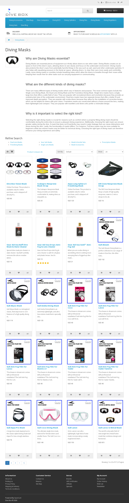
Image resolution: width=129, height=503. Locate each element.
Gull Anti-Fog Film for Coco (78, 306)
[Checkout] (121, 2)
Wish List (100, 484)
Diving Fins (83, 20)
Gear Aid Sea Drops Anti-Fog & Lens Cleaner (49, 245)
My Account (101, 479)
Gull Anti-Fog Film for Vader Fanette (108, 367)
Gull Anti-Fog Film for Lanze (108, 306)
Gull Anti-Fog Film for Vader (78, 367)
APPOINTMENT (105, 34)
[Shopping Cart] (118, 2)
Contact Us (40, 479)
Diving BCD (56, 20)
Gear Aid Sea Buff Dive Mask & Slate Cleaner (17, 245)
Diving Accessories (16, 20)
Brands (69, 479)
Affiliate (69, 484)
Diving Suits (13, 25)
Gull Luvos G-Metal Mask (110, 427)
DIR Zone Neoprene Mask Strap (110, 184)
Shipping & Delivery (12, 486)
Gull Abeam (103, 244)
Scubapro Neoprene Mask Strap (46, 184)
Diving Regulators (110, 20)
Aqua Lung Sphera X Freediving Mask (77, 184)
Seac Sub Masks (46, 142)
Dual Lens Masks (16, 142)
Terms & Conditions (12, 489)
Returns (38, 481)
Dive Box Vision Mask (17, 183)
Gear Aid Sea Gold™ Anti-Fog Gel (79, 245)
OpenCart (17, 498)
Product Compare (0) (34, 152)
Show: (100, 152)
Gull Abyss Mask (14, 305)
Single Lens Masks (47, 145)
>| (24, 463)
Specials (69, 486)
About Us (8, 479)
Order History (102, 481)
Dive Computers (43, 20)
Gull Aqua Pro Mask (16, 427)
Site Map (39, 484)
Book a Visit (111, 2)
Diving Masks (95, 20)
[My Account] (102, 2)
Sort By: (60, 152)
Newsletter (101, 486)
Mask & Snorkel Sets (78, 142)
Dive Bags (29, 20)
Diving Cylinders (70, 20)
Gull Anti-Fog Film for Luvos (17, 367)
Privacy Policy (10, 484)
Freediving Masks (16, 145)
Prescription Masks (109, 142)
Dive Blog (24, 25)
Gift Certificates (71, 481)
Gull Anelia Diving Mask (48, 305)
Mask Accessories (77, 145)
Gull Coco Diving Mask (47, 427)
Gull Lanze (72, 427)
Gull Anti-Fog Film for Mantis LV (47, 367)
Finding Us (9, 481)
